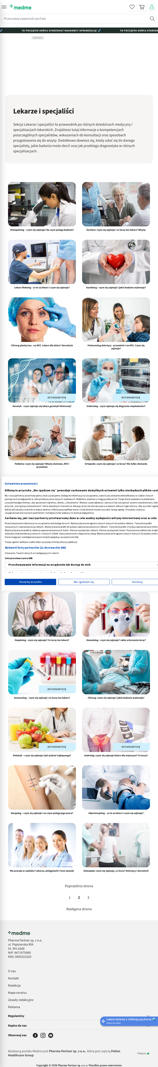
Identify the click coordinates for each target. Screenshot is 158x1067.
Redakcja (14, 986)
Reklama (14, 1007)
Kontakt (13, 978)
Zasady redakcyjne (21, 1000)
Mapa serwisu (17, 993)
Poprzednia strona (79, 886)
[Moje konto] (151, 6)
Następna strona (79, 909)
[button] (4, 7)
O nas (12, 971)
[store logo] (20, 7)
